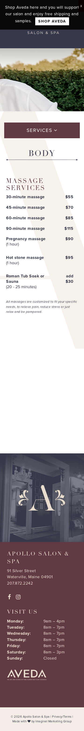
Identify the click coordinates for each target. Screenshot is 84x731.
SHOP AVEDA (52, 21)
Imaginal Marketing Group (53, 721)
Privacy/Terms (62, 717)
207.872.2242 (20, 583)
